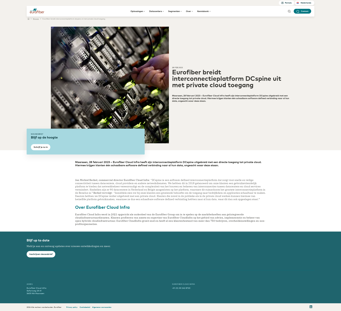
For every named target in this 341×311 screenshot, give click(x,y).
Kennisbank (203, 11)
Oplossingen (137, 11)
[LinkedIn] (311, 307)
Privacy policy (72, 307)
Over (188, 11)
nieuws (36, 19)
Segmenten (174, 11)
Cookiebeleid (85, 307)
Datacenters (155, 11)
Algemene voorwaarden (101, 307)
